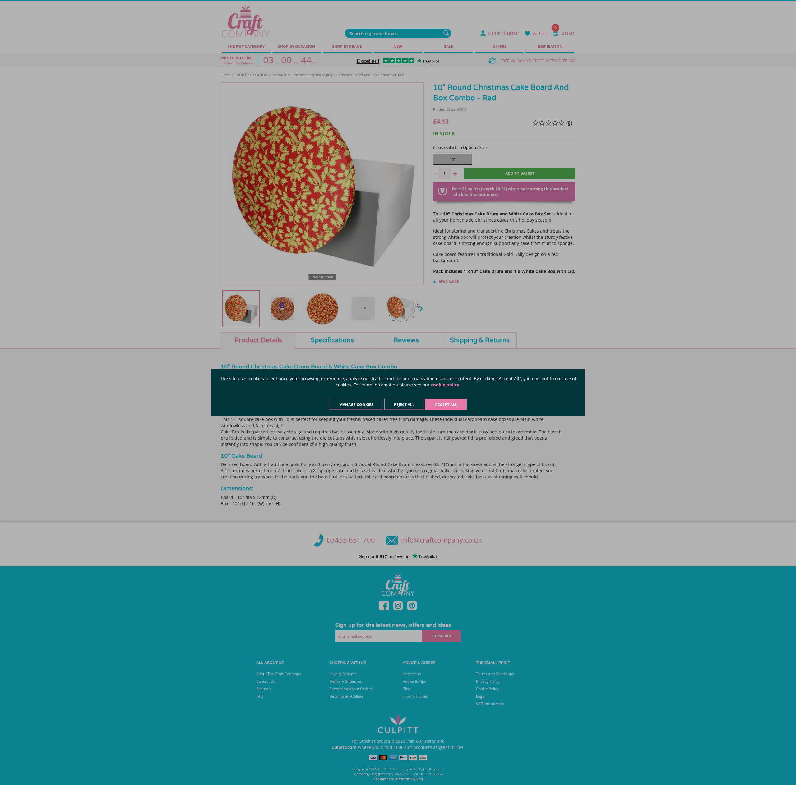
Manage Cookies (356, 404)
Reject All (404, 404)
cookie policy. (445, 384)
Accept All (446, 404)
